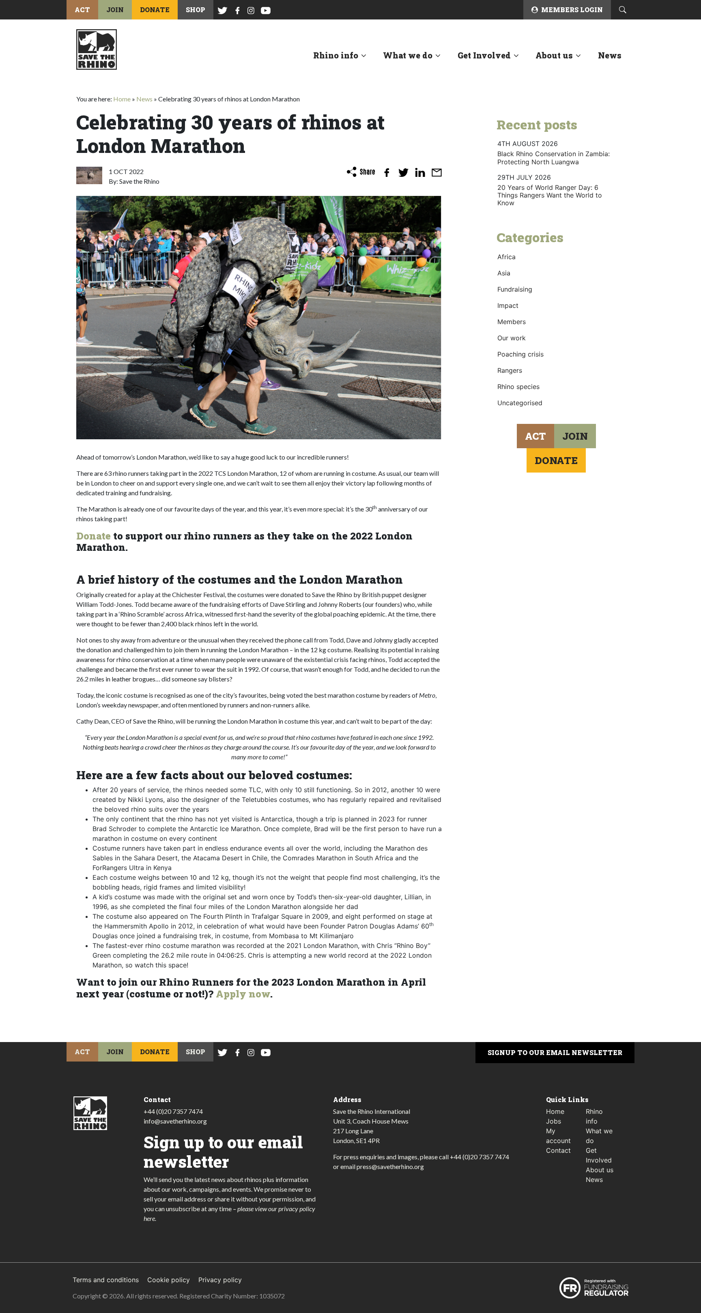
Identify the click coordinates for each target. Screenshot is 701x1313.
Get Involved (484, 55)
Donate (93, 535)
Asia (503, 273)
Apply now (243, 993)
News (609, 55)
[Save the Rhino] (96, 49)
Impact (507, 305)
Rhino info (335, 55)
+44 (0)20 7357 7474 (173, 1111)
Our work (511, 338)
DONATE (155, 9)
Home (122, 99)
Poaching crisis (520, 354)
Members (511, 322)
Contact (558, 1150)
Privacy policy (220, 1280)
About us (554, 55)
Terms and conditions (106, 1280)
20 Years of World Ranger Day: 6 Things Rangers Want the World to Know (549, 195)
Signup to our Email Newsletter (555, 1052)
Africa (506, 257)
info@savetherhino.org (175, 1121)
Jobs (553, 1121)
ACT (82, 9)
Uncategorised (519, 403)
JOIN (115, 9)
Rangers (509, 370)
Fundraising (514, 289)
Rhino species (518, 387)
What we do (407, 55)
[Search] (622, 9)
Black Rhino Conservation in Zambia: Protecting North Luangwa (553, 157)
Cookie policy (168, 1280)
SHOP (195, 9)
